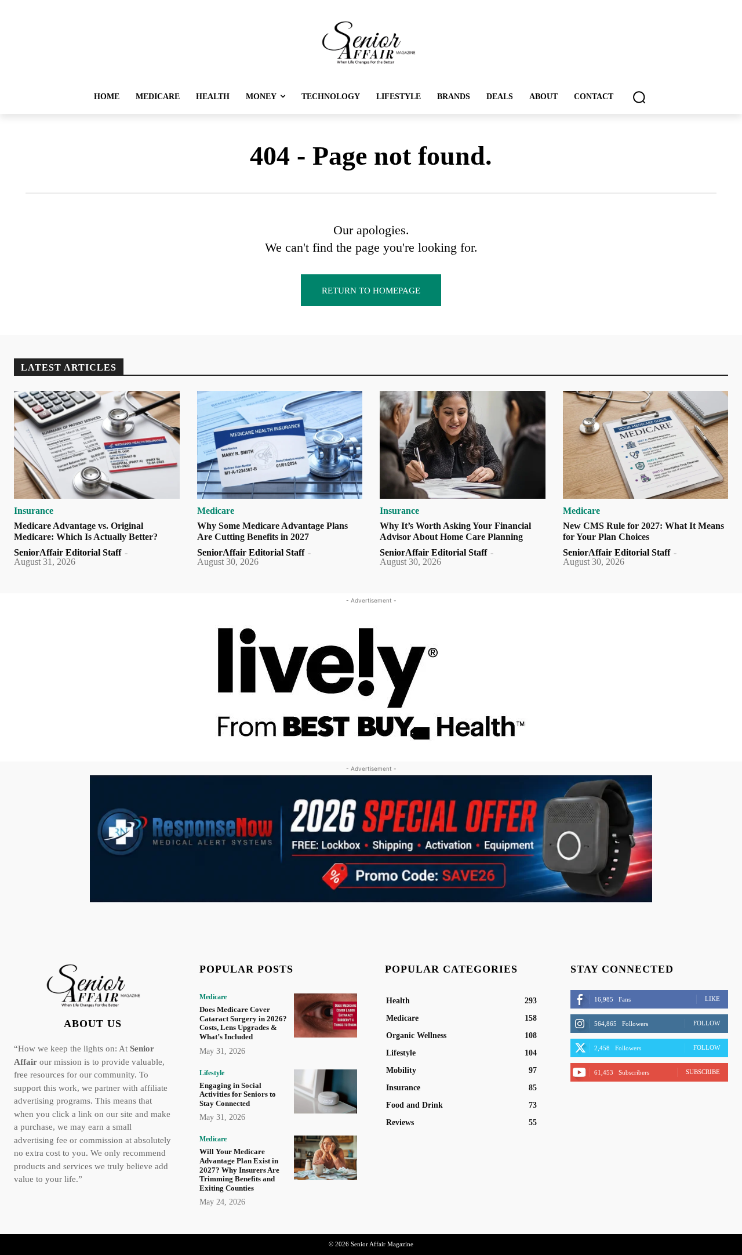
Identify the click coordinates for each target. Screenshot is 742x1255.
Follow (706, 1023)
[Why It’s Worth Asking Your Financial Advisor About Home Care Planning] (462, 445)
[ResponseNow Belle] (371, 838)
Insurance (33, 511)
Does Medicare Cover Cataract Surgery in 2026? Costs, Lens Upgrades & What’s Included (243, 1023)
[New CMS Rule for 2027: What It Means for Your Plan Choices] (646, 445)
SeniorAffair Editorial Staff (67, 552)
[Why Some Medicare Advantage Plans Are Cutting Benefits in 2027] (280, 445)
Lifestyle (211, 1072)
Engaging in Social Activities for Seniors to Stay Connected (237, 1094)
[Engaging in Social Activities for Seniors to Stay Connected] (325, 1091)
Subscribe (703, 1071)
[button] (638, 96)
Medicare (215, 511)
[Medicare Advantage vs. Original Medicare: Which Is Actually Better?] (97, 445)
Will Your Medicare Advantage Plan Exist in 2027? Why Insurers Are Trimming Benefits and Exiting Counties (239, 1169)
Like (712, 998)
